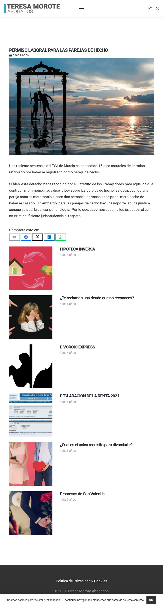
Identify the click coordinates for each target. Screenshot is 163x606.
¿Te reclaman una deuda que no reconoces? (97, 297)
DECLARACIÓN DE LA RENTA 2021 (89, 395)
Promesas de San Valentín (82, 493)
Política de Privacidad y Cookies (81, 581)
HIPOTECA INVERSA (77, 249)
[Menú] (81, 8)
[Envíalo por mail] (14, 237)
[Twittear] (37, 237)
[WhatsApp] (157, 8)
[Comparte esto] (26, 237)
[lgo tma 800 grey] (32, 8)
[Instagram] (150, 8)
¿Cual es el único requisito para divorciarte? (96, 444)
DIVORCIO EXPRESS (77, 347)
